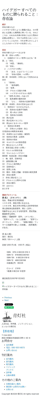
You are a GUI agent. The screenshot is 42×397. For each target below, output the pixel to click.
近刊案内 (9, 359)
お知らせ (9, 389)
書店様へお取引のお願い (16, 386)
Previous (8, 297)
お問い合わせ (11, 350)
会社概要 (9, 345)
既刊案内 (9, 364)
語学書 (9, 372)
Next (6, 300)
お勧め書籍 (10, 375)
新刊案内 (9, 361)
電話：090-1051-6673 (15, 347)
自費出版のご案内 (13, 384)
